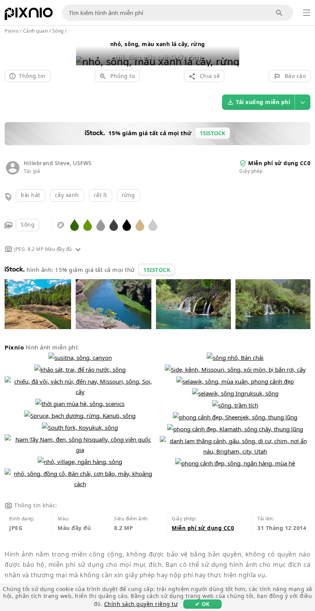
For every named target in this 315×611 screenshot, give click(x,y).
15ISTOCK (156, 269)
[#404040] (114, 224)
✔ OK (202, 604)
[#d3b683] (140, 224)
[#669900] (88, 224)
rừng (128, 195)
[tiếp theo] (230, 51)
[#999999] (101, 224)
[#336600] (75, 224)
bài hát (30, 195)
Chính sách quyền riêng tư (141, 604)
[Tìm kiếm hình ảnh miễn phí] (279, 13)
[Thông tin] (78, 249)
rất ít (100, 195)
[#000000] (127, 224)
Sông (28, 224)
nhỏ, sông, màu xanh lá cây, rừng (157, 44)
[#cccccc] (153, 224)
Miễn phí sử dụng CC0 (279, 163)
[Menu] (306, 13)
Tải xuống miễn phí (263, 102)
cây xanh (67, 195)
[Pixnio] (29, 15)
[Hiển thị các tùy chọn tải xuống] (302, 102)
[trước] (84, 51)
